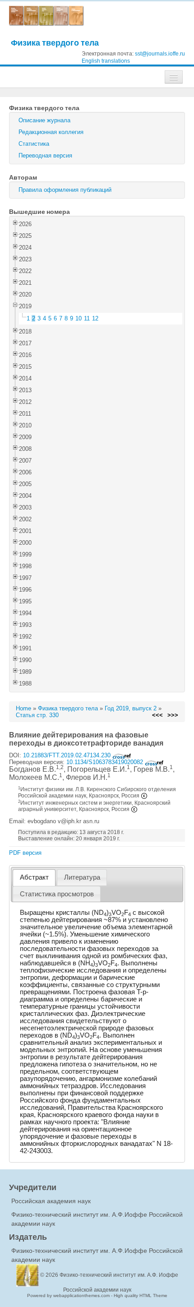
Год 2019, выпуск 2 (131, 708)
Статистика (33, 143)
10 (78, 318)
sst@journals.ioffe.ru (160, 54)
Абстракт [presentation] (34, 877)
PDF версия (25, 852)
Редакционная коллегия (50, 132)
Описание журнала (44, 120)
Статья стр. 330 (37, 715)
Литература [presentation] (82, 877)
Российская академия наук (51, 1201)
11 (87, 318)
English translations (106, 61)
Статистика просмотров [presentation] (57, 894)
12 (95, 318)
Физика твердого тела (55, 42)
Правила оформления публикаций (64, 189)
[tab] (34, 877)
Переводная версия (45, 155)
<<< (157, 715)
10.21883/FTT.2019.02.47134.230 (67, 755)
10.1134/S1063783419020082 (105, 762)
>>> (172, 715)
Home (23, 708)
